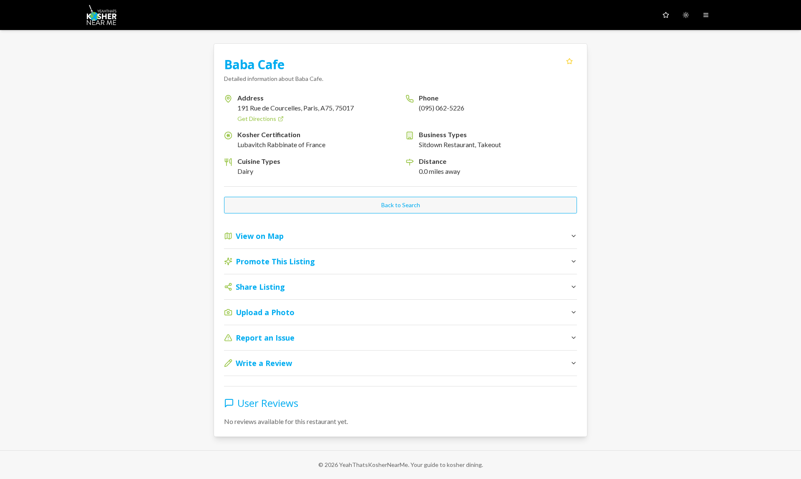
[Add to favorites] (569, 61)
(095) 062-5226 (441, 108)
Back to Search (400, 204)
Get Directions (256, 118)
